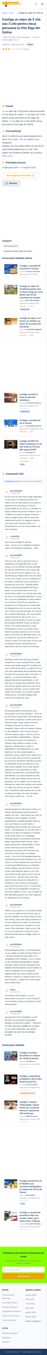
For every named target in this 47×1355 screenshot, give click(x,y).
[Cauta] (36, 4)
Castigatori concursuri (11, 1311)
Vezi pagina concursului (18, 175)
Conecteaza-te (11, 481)
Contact (5, 1342)
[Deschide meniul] (42, 4)
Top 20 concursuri (9, 1307)
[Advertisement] (23, 78)
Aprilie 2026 (31, 1312)
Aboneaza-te (23, 1276)
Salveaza (13, 183)
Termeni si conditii (9, 1333)
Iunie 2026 (30, 1303)
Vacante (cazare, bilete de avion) (18, 251)
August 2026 (31, 1295)
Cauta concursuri (9, 1320)
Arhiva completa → (34, 1321)
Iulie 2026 (30, 1299)
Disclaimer (6, 1337)
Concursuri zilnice (9, 1302)
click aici (23, 139)
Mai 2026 (30, 1308)
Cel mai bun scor (13, 13)
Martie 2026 (31, 1317)
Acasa (4, 13)
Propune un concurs (10, 1316)
